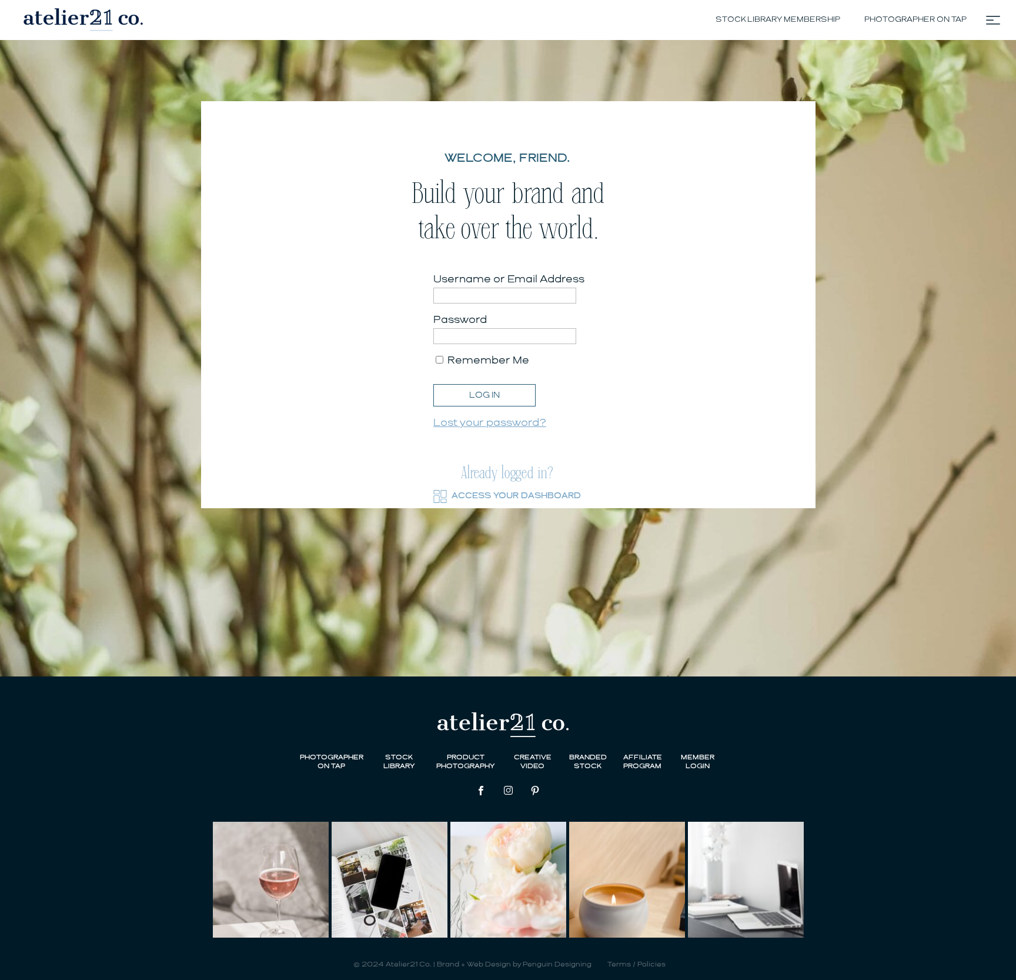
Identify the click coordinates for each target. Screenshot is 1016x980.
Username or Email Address (508, 279)
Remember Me (487, 360)
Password (460, 320)
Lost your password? (489, 423)
